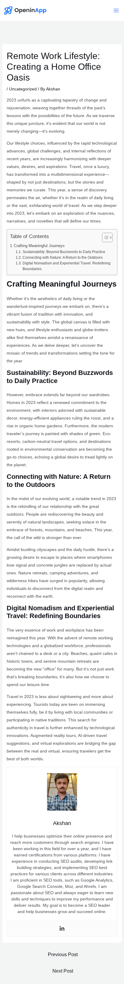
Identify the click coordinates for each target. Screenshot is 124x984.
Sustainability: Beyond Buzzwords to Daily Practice (64, 252)
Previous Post (63, 954)
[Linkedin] (62, 929)
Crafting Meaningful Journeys (39, 245)
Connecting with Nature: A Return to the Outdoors (62, 257)
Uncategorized (23, 89)
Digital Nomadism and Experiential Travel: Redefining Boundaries (66, 266)
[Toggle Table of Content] (104, 237)
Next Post (62, 971)
